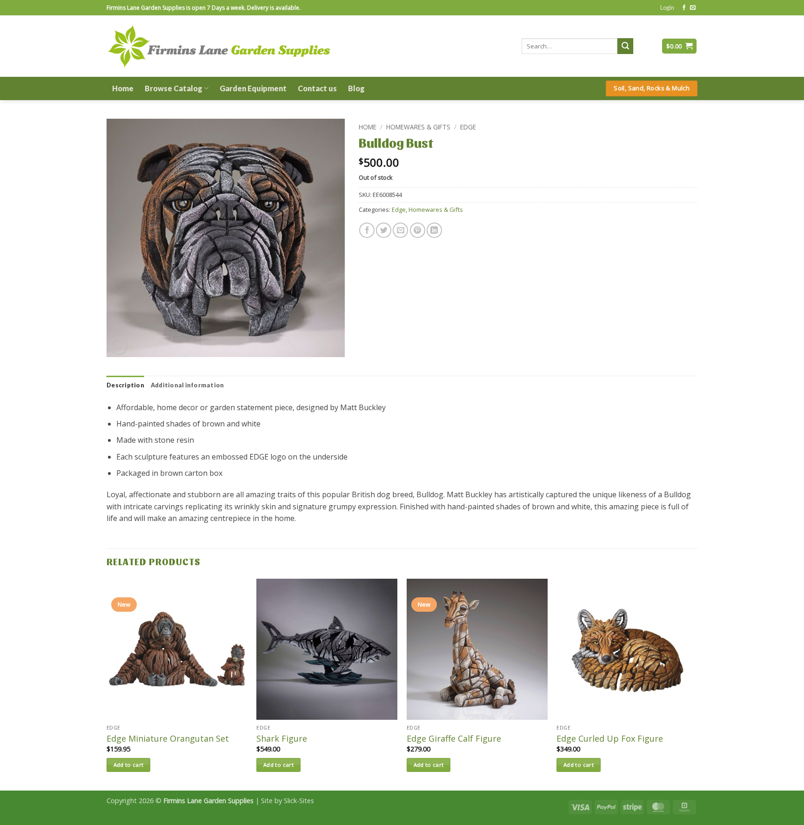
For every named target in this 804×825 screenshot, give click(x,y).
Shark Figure (281, 738)
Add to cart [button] (129, 764)
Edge (468, 126)
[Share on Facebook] (367, 230)
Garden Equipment (253, 88)
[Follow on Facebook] (684, 8)
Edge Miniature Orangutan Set (168, 738)
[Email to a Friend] (400, 230)
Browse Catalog (173, 88)
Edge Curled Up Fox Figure (609, 738)
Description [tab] (125, 385)
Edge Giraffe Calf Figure (454, 738)
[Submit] (625, 46)
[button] (667, 7)
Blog (356, 88)
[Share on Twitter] (383, 230)
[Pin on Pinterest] (417, 230)
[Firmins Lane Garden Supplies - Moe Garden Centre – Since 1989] (218, 45)
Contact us (317, 88)
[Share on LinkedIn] (434, 230)
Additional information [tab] (187, 385)
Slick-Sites (299, 800)
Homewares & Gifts (418, 126)
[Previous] (107, 684)
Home (123, 88)
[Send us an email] (693, 8)
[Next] (697, 684)
